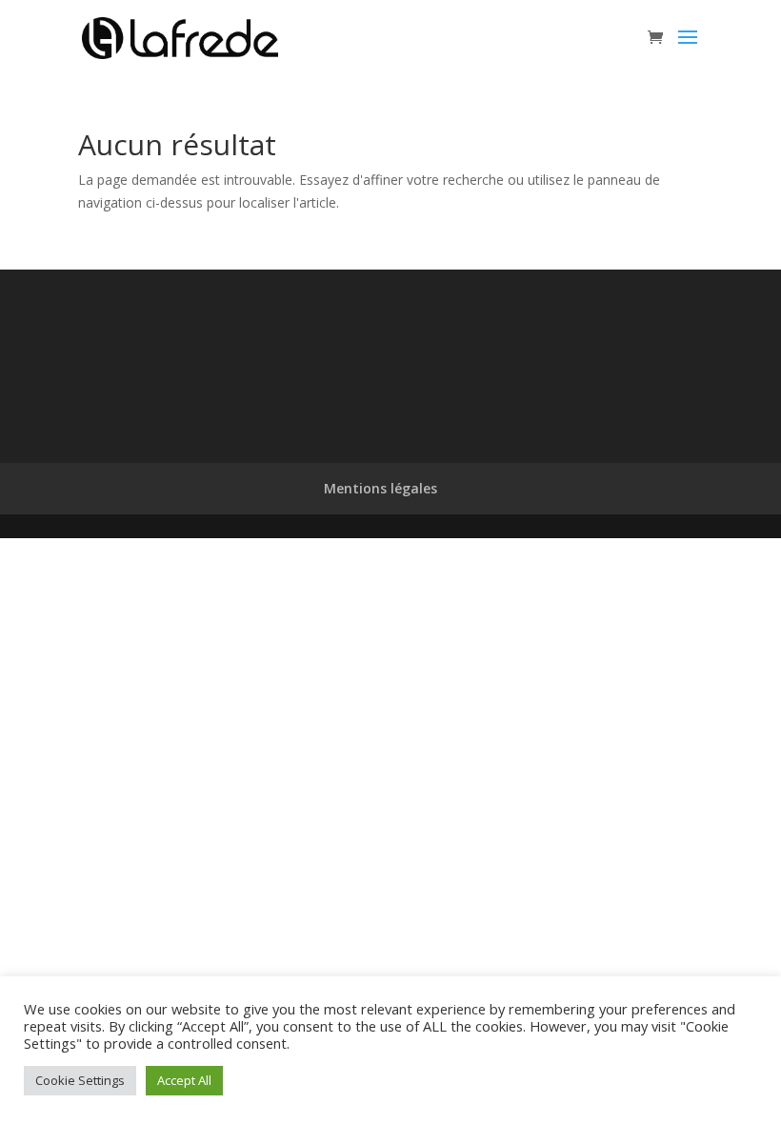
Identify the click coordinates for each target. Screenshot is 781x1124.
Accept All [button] (184, 1080)
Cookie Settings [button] (80, 1080)
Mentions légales (380, 488)
